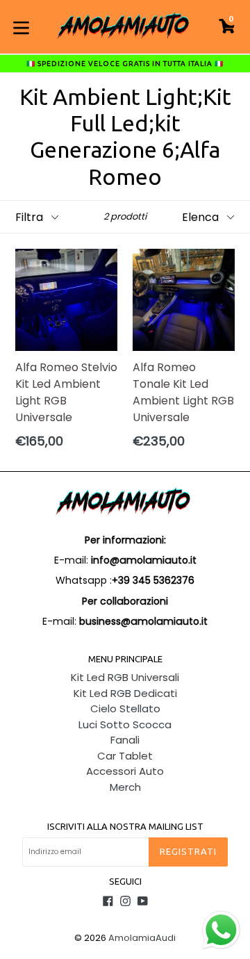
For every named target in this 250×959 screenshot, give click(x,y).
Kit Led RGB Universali (125, 677)
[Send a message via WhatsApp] (221, 930)
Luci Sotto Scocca (125, 724)
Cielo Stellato (125, 708)
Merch (125, 787)
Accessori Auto (125, 771)
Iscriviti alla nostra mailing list (125, 826)
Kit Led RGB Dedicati (125, 693)
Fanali (125, 739)
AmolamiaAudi (142, 937)
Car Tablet (125, 755)
